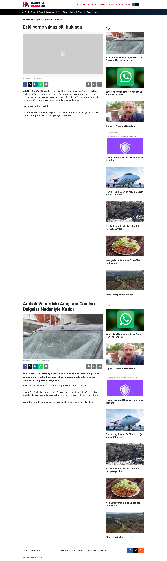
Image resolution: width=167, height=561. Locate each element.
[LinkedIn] (35, 84)
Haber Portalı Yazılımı (34, 557)
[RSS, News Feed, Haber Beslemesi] (141, 550)
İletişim (80, 550)
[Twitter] (30, 84)
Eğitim (72, 12)
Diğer (58, 12)
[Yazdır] (46, 84)
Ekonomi (81, 12)
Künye (73, 550)
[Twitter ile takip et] (137, 4)
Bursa (41, 12)
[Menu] (143, 12)
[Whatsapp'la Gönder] (40, 84)
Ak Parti (25, 12)
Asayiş (33, 12)
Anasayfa (29, 20)
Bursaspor (50, 12)
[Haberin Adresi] (34, 4)
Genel (97, 12)
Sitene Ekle (102, 550)
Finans (89, 12)
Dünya (65, 12)
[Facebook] (25, 84)
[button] (88, 84)
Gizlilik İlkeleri (91, 550)
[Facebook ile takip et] (133, 4)
